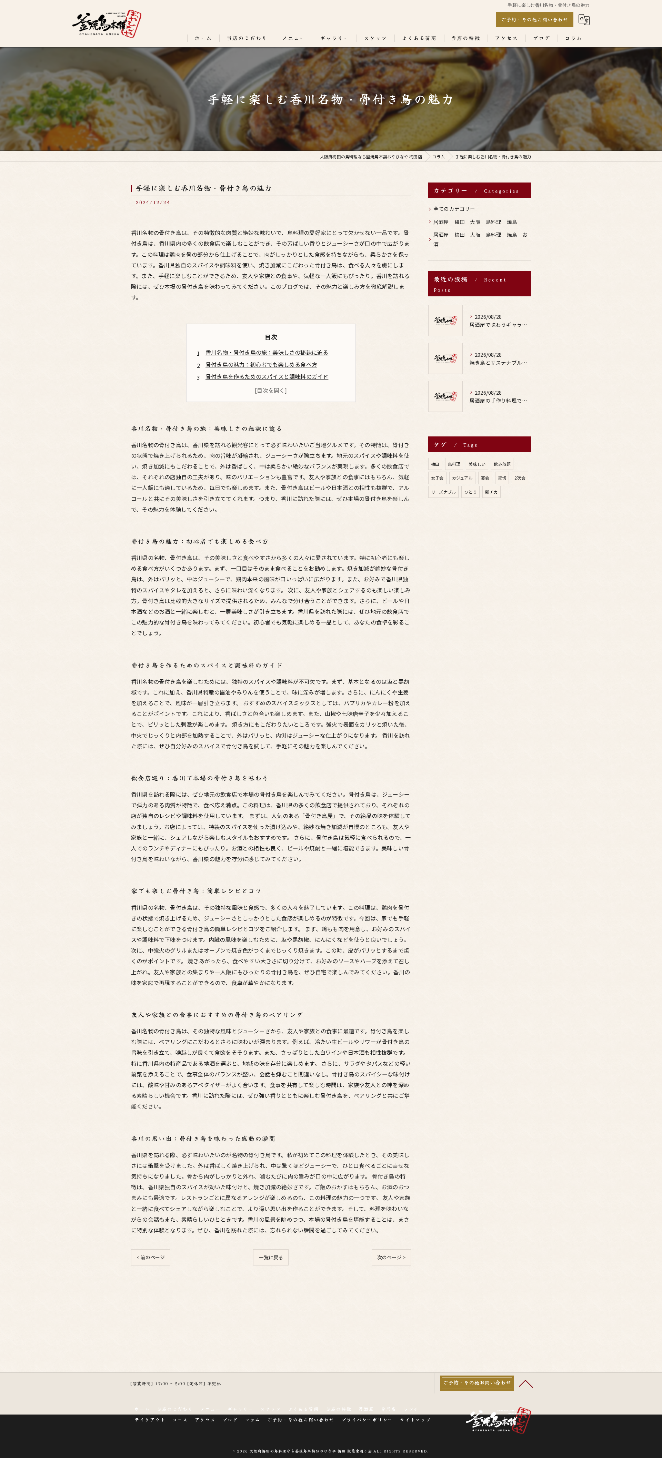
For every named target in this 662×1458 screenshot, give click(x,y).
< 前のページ (151, 1257)
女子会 (437, 478)
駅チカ (491, 492)
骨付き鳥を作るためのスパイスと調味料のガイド (266, 376)
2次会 (519, 478)
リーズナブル (443, 492)
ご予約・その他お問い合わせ (534, 19)
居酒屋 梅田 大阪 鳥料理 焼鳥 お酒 (480, 239)
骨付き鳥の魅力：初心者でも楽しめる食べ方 (261, 364)
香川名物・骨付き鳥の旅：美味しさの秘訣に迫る (266, 352)
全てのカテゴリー (454, 208)
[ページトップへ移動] (526, 1383)
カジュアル (462, 478)
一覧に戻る (271, 1257)
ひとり (470, 492)
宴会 (485, 478)
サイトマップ (415, 1419)
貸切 (502, 478)
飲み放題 (502, 464)
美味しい (477, 464)
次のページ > (391, 1257)
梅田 (435, 464)
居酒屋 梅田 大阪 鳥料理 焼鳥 (475, 221)
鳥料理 (454, 464)
